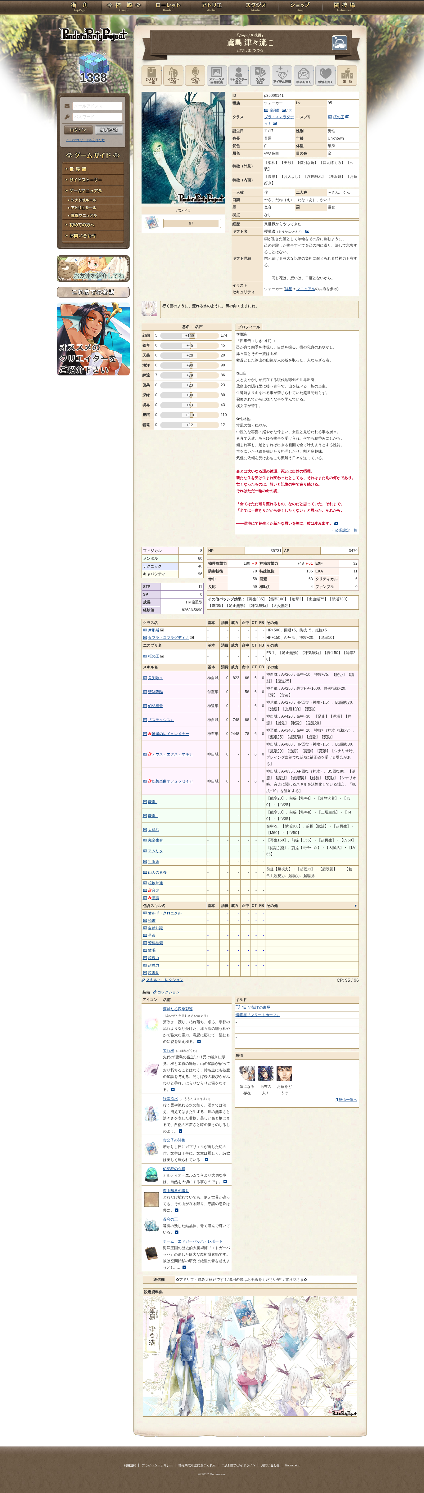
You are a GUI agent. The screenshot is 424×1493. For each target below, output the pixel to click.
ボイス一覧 (195, 75)
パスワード (65, 117)
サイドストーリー (93, 180)
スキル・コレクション (164, 980)
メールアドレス (65, 106)
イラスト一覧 (173, 75)
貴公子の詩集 (174, 1140)
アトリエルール (93, 208)
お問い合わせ (93, 236)
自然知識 (155, 928)
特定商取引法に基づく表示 (197, 1465)
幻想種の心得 (174, 1169)
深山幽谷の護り (176, 1191)
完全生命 (155, 840)
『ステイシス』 (161, 720)
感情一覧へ (348, 1099)
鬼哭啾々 (155, 678)
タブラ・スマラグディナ (279, 117)
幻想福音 (155, 706)
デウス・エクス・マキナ (172, 754)
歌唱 (152, 950)
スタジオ (256, 8)
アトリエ (212, 8)
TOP (79, 8)
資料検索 (155, 943)
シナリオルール (93, 200)
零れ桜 (168, 1050)
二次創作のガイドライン (238, 1465)
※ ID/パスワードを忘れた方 (85, 140)
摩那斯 (275, 110)
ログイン (78, 130)
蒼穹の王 (170, 1219)
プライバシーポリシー (157, 1465)
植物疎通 (155, 883)
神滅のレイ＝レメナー (170, 734)
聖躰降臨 (155, 692)
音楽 (155, 890)
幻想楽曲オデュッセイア (172, 781)
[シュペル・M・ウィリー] (265, 1080)
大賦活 (153, 829)
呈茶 (152, 935)
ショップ (300, 8)
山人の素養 (157, 872)
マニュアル (305, 289)
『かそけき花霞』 (250, 35)
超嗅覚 (153, 973)
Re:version (292, 1465)
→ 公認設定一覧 (343, 530)
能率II (152, 802)
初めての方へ (93, 225)
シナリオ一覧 (152, 75)
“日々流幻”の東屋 (256, 1007)
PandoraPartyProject (93, 34)
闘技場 (344, 8)
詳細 (288, 289)
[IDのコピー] (271, 43)
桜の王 (338, 117)
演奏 (155, 898)
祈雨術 (153, 861)
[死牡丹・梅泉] (284, 1080)
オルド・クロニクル (165, 913)
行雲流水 (170, 1098)
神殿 (124, 8)
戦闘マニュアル (93, 216)
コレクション (168, 992)
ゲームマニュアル (93, 191)
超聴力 (153, 965)
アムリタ (155, 851)
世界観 (93, 169)
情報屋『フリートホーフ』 (258, 1015)
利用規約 (130, 1465)
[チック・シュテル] (247, 1080)
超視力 (153, 958)
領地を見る (347, 75)
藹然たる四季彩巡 (178, 1009)
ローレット (168, 8)
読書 (152, 920)
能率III (153, 816)
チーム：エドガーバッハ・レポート (193, 1241)
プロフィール (249, 327)
